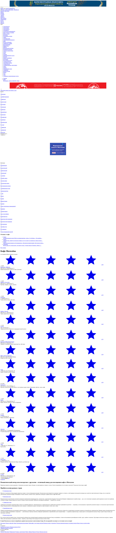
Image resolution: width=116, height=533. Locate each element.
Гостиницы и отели (7, 36)
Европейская (3, 112)
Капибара (3, 297)
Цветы (4, 72)
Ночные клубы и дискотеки (49, 523)
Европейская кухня (7, 508)
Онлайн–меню (4, 178)
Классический (4, 168)
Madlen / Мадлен (4, 311)
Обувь (4, 51)
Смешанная (3, 129)
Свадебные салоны (7, 62)
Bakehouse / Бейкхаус (5, 267)
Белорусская (3, 101)
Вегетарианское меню (6, 185)
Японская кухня (7, 496)
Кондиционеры (6, 44)
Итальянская (3, 117)
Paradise (2, 415)
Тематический (4, 170)
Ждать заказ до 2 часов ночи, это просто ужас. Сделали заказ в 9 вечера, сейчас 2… (22, 245)
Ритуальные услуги (7, 60)
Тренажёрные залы (7, 68)
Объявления (3, 19)
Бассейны (5, 35)
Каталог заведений (5, 11)
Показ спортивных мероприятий (8, 206)
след (9, 478)
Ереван (2, 326)
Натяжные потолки (7, 49)
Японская (3, 132)
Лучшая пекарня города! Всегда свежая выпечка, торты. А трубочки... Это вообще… (22, 238)
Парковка (3, 208)
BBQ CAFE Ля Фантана (6, 355)
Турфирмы (5, 70)
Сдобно (2, 474)
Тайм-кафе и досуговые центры (35, 523)
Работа (2, 12)
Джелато (2, 429)
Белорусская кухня (7, 515)
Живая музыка (4, 201)
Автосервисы (6, 29)
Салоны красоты (7, 61)
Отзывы (2, 14)
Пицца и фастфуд (10, 523)
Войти (2, 8)
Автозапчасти (6, 26)
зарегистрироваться (10, 8)
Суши (2, 193)
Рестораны (5, 59)
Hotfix (2, 400)
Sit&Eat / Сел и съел (5, 282)
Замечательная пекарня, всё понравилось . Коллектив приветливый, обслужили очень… (23, 243)
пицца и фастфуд (12, 80)
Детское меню (4, 180)
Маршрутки (6, 45)
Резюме (2, 13)
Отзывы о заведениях (20, 531)
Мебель (5, 47)
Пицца (2, 196)
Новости (2, 17)
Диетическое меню (5, 183)
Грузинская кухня (7, 490)
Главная (5, 78)
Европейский (4, 165)
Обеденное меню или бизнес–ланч (8, 90)
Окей (2, 369)
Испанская (3, 114)
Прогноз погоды (43, 531)
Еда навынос (3, 229)
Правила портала (14, 527)
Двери (4, 37)
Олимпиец (3, 384)
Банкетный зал (4, 216)
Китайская (3, 119)
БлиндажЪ (3, 459)
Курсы (2, 20)
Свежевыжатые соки (5, 188)
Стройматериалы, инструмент (10, 65)
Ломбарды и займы (7, 43)
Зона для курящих (5, 214)
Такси (4, 66)
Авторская (3, 94)
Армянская (3, 99)
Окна (4, 53)
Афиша (2, 15)
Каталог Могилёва (5, 531)
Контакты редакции (5, 527)
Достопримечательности (9, 39)
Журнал (2, 23)
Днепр (4, 237)
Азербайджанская (5, 96)
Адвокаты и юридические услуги (11, 76)
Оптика (5, 54)
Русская (2, 124)
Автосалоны (6, 27)
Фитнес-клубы (6, 71)
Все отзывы (3, 247)
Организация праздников (22, 523)
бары (18, 80)
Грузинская (3, 107)
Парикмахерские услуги (8, 55)
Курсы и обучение (7, 42)
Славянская (3, 127)
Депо (2, 444)
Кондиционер (4, 224)
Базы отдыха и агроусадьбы (83, 523)
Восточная (3, 104)
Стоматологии (6, 64)
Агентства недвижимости (9, 31)
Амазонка (5, 244)
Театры (5, 67)
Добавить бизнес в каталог (7, 528)
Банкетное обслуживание (6, 219)
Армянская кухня (7, 502)
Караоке (2, 203)
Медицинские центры (8, 48)
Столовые (3, 175)
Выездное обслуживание (6, 221)
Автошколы (6, 30)
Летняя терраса (4, 211)
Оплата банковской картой (7, 231)
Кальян (2, 198)
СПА (4, 74)
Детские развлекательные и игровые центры (66, 523)
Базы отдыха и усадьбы (8, 32)
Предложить (3, 18)
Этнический (3, 173)
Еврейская (3, 109)
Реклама (5, 56)
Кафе (4, 41)
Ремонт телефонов (7, 58)
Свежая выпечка (4, 191)
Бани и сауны (6, 33)
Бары (15, 523)
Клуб (19, 527)
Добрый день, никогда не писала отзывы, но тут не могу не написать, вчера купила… (23, 240)
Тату (4, 73)
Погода (2, 21)
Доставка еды (4, 226)
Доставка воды (6, 38)
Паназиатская (4, 122)
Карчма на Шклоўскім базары (7, 341)
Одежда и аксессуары (8, 50)
